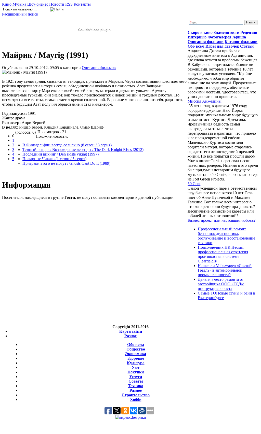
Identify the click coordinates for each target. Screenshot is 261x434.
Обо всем (135, 344)
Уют (136, 367)
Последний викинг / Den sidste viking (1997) (60, 154)
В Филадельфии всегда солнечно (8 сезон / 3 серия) (67, 145)
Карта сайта (130, 331)
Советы (135, 381)
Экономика (135, 354)
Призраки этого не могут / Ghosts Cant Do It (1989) (66, 163)
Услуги (135, 376)
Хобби (135, 399)
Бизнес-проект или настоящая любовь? (221, 220)
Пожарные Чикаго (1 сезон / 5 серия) (54, 159)
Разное (130, 336)
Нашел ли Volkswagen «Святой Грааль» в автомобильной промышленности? (225, 270)
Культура (136, 363)
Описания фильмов (99, 67)
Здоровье (135, 358)
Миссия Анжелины (204, 101)
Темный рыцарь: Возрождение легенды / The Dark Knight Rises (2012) (82, 149)
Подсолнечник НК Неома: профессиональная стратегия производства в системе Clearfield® (223, 254)
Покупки (135, 372)
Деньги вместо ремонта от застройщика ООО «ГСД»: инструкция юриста (221, 284)
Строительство (136, 395)
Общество (135, 349)
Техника (135, 386)
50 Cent (194, 183)
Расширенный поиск (20, 14)
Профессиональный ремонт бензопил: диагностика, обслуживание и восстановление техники (226, 236)
